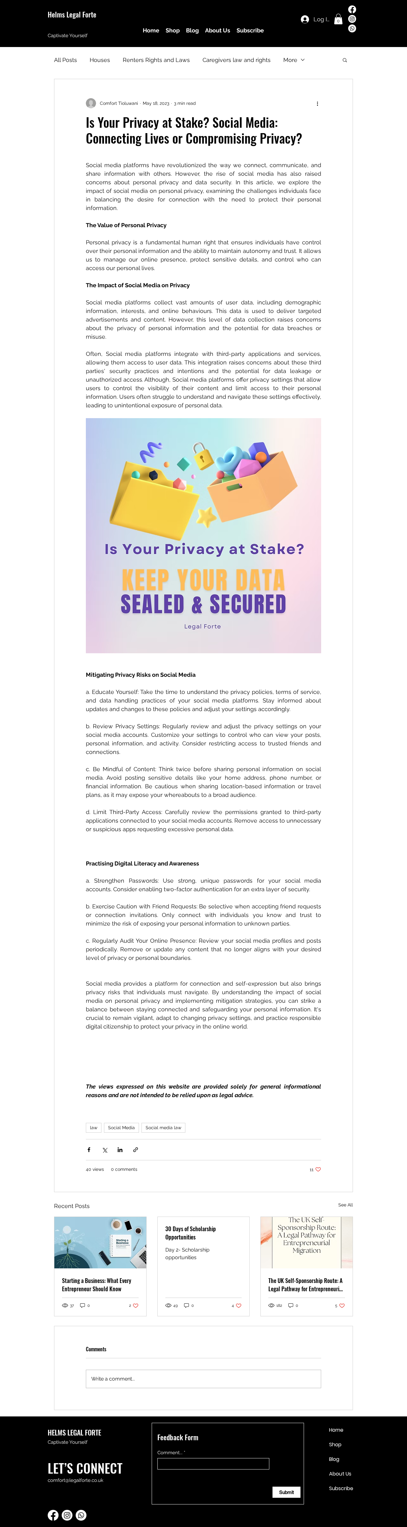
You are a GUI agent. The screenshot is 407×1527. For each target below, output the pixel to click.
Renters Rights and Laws (156, 60)
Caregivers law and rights (237, 60)
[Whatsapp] (352, 28)
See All (345, 1204)
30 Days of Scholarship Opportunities (190, 1233)
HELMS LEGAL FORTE (74, 1432)
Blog (334, 1459)
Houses (100, 60)
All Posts (65, 60)
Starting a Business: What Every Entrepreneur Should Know (96, 1284)
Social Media (121, 1127)
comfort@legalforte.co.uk (75, 1480)
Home (336, 1430)
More (290, 60)
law (93, 1127)
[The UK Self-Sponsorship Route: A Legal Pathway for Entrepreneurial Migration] (307, 1242)
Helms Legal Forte (72, 14)
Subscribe (341, 1488)
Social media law (163, 1127)
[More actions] (317, 103)
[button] (338, 19)
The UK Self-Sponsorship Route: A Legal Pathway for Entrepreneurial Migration (305, 1284)
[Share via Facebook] (89, 1150)
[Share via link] (136, 1150)
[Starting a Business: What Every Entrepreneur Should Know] (100, 1242)
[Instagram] (352, 19)
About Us (340, 1473)
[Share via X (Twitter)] (104, 1150)
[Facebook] (352, 9)
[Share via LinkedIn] (120, 1150)
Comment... (170, 1452)
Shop (335, 1444)
